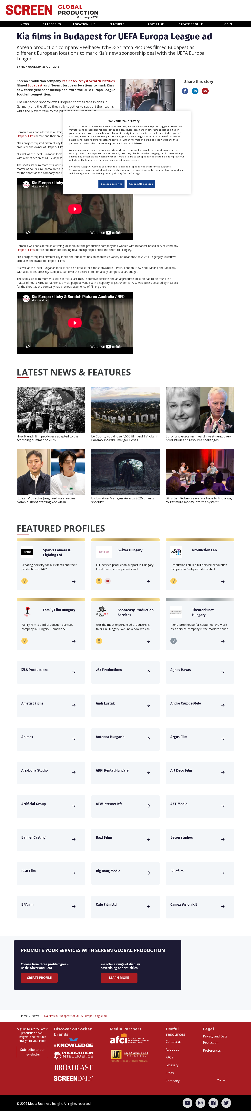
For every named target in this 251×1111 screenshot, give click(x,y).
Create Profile (39, 978)
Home (24, 1016)
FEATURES (117, 24)
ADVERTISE (156, 24)
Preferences (212, 1050)
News (35, 1016)
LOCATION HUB (84, 24)
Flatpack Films (26, 136)
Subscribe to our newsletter (32, 1051)
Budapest (35, 85)
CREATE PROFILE (191, 24)
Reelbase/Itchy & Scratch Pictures (88, 81)
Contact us (173, 1041)
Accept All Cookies (141, 183)
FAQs (169, 1057)
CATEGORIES (52, 24)
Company (173, 1081)
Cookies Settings (111, 183)
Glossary (172, 1065)
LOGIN (227, 24)
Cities (170, 1073)
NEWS (24, 24)
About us (172, 1049)
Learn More (119, 978)
